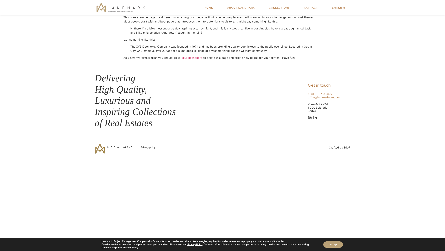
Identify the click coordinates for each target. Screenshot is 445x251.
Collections (279, 7)
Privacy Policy (195, 244)
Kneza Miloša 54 (318, 104)
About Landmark (241, 7)
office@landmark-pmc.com (324, 97)
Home (208, 7)
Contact (311, 7)
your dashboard (191, 57)
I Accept (333, 244)
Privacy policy (148, 147)
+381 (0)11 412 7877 (320, 94)
